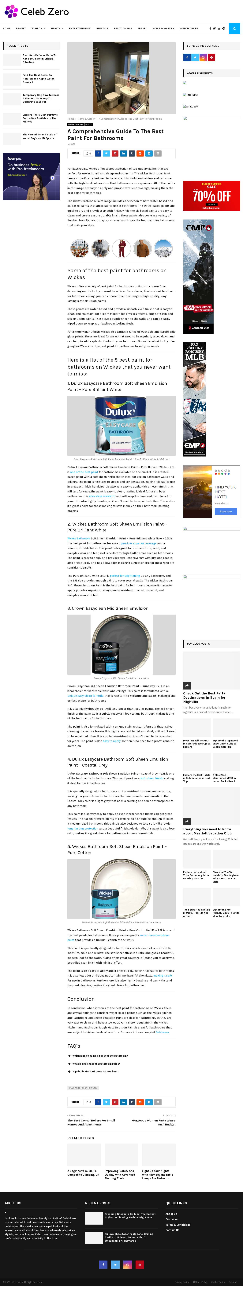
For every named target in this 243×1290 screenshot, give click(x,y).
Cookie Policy (218, 1282)
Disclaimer (172, 1219)
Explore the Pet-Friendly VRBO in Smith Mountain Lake (226, 913)
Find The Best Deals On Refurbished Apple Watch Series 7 (38, 78)
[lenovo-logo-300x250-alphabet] (184, 83)
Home (6, 28)
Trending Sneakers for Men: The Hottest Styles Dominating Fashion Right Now (130, 1215)
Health (55, 28)
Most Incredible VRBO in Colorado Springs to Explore (196, 743)
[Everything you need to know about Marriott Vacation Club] (211, 806)
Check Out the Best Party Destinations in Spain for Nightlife (204, 697)
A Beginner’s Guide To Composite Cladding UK (83, 1172)
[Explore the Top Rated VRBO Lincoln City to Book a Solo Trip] (226, 727)
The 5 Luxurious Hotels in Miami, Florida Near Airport (196, 913)
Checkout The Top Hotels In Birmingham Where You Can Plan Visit (226, 877)
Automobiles (189, 28)
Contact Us (172, 1230)
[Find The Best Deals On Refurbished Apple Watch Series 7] (12, 79)
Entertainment (79, 28)
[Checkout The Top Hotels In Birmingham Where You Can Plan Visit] (226, 859)
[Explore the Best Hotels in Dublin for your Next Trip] (197, 762)
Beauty (21, 28)
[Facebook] (211, 28)
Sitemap (233, 1282)
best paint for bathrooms (83, 1088)
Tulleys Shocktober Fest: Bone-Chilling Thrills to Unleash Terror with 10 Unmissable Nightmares (129, 1237)
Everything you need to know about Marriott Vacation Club (207, 831)
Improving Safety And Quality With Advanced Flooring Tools (120, 1174)
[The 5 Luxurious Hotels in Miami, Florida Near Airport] (197, 897)
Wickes (88, 125)
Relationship (123, 28)
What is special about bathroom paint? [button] (96, 1063)
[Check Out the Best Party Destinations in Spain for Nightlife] (211, 670)
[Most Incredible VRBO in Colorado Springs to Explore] (197, 727)
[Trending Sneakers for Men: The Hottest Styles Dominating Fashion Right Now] (94, 1218)
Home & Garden (163, 28)
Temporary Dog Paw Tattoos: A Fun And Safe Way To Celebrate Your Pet (41, 98)
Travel (142, 28)
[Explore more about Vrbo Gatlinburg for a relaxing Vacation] (197, 859)
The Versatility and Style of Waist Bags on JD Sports (39, 136)
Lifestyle (102, 28)
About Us (171, 1214)
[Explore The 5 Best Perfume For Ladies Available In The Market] (12, 119)
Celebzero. (162, 1032)
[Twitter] (215, 28)
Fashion (37, 28)
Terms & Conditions (178, 1224)
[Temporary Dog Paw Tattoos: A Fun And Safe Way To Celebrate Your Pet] (12, 99)
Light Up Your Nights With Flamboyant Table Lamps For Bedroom (157, 1174)
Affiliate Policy (200, 1282)
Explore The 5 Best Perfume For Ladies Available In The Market (40, 118)
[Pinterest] (224, 28)
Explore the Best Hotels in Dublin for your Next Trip (196, 778)
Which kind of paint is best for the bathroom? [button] (100, 1055)
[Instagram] (220, 28)
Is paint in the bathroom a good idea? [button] (96, 1071)
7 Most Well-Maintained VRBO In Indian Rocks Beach (224, 778)
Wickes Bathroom (78, 538)
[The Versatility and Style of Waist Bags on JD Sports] (12, 139)
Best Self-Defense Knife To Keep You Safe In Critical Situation (39, 59)
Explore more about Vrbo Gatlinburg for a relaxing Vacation (196, 875)
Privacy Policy (182, 1282)
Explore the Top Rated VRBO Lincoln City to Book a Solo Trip (225, 743)
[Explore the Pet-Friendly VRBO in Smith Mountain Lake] (226, 897)
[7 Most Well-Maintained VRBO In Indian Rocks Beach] (226, 762)
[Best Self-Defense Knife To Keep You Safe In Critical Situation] (12, 60)
